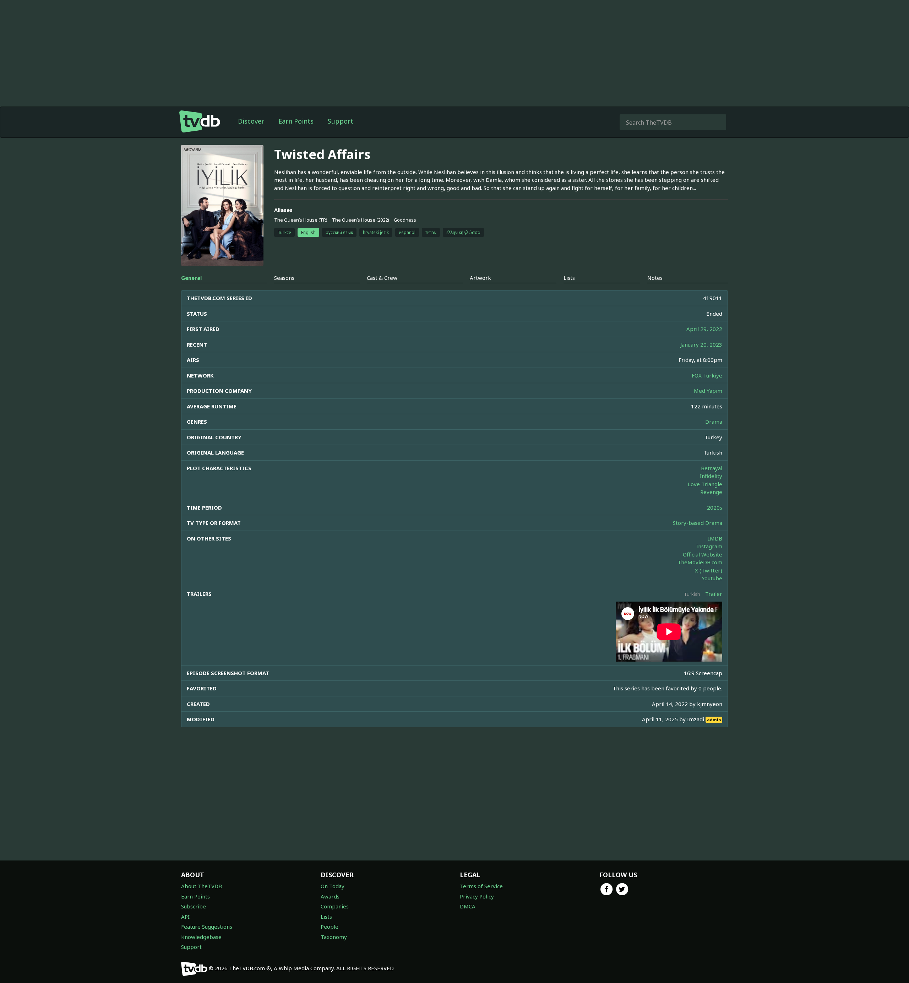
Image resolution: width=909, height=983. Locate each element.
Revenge (711, 491)
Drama (713, 421)
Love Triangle (705, 484)
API (185, 916)
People (329, 926)
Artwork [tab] (480, 277)
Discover (251, 121)
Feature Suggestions (206, 926)
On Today (332, 886)
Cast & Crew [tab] (382, 277)
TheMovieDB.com (699, 562)
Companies (335, 906)
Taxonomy (334, 936)
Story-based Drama (697, 522)
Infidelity (711, 475)
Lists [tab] (569, 277)
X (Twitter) (708, 570)
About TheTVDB (201, 886)
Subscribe (193, 906)
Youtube (712, 578)
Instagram (709, 546)
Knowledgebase (201, 936)
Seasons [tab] (284, 277)
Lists (326, 916)
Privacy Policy (477, 896)
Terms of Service (481, 886)
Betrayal (711, 468)
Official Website (702, 554)
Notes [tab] (655, 277)
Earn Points (296, 121)
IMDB (715, 538)
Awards (330, 896)
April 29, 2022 (704, 328)
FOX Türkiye (707, 375)
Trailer (713, 593)
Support (340, 121)
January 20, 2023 (701, 344)
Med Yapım (708, 390)
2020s (714, 507)
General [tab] (191, 277)
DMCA (467, 906)
